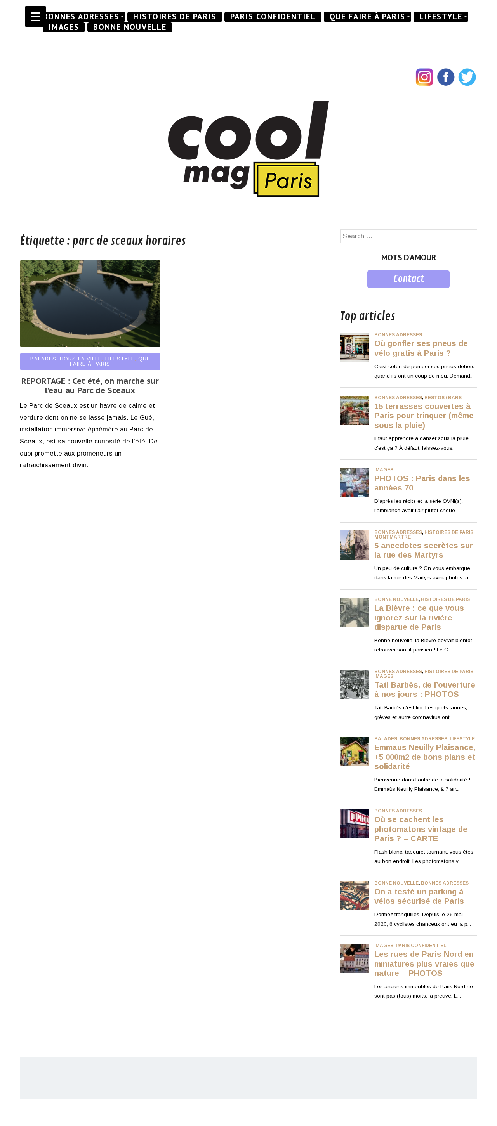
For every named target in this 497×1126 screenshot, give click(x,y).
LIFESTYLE (440, 17)
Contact (408, 279)
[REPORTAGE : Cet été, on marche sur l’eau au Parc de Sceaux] (90, 345)
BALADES (43, 359)
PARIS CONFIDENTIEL (273, 17)
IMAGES (64, 27)
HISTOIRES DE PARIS (174, 17)
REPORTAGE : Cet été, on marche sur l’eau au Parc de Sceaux (90, 385)
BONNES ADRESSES (81, 17)
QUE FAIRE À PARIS (367, 17)
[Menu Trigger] (35, 16)
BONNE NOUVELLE (130, 27)
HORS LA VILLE (81, 359)
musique (352, 293)
